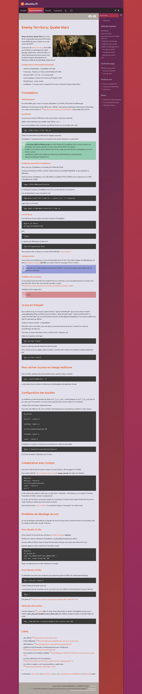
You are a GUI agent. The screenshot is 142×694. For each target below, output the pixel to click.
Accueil (23, 10)
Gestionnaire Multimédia (110, 86)
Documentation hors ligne (111, 102)
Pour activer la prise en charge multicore (110, 37)
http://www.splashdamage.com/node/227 (57, 109)
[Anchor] (24, 27)
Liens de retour (107, 73)
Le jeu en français (106, 33)
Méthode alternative (109, 55)
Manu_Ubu (56, 674)
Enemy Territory (37, 47)
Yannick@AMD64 (74, 674)
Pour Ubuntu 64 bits (109, 52)
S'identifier (106, 20)
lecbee (42, 674)
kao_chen (35, 674)
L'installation (105, 31)
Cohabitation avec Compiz (109, 44)
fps (94, 16)
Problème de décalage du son (110, 46)
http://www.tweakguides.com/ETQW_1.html (40, 666)
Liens (102, 58)
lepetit (89, 674)
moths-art (93, 686)
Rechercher (121, 15)
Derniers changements (110, 84)
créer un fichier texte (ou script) (47, 473)
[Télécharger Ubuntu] (65, 10)
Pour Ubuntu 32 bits (109, 49)
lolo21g (83, 674)
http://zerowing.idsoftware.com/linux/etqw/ (40, 650)
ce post (39, 611)
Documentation (36, 10)
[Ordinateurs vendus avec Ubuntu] (71, 10)
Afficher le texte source (108, 68)
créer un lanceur (41, 505)
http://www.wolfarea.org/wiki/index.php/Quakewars (53, 644)
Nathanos (48, 674)
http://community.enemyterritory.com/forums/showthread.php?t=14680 (48, 286)
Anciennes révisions (109, 71)
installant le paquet (33, 263)
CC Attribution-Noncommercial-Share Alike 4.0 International (83, 689)
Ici (59, 121)
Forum (48, 10)
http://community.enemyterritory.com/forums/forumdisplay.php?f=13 (49, 661)
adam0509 (64, 674)
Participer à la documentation (112, 99)
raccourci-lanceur (65, 251)
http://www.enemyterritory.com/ (45, 638)
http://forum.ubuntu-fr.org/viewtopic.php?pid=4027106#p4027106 (55, 599)
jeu (90, 16)
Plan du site (106, 89)
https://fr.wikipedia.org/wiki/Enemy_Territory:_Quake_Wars (58, 641)
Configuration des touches (109, 41)
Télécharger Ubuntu (109, 105)
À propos (58, 10)
